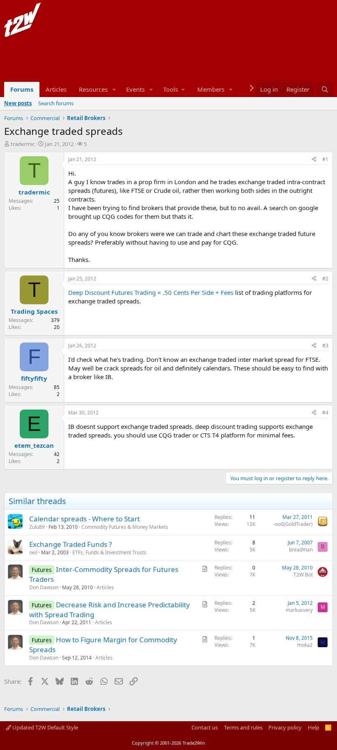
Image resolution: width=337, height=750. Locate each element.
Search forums (56, 103)
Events (135, 89)
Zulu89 (37, 526)
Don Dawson (43, 587)
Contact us (205, 727)
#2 (325, 278)
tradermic (23, 144)
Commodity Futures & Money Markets (124, 526)
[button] (114, 89)
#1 (325, 159)
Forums (21, 89)
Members (210, 89)
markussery (299, 609)
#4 (325, 412)
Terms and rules (243, 727)
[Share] (314, 159)
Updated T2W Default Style (44, 727)
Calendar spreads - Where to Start (84, 518)
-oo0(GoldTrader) (293, 524)
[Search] (325, 89)
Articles (56, 89)
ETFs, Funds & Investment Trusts (109, 552)
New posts (18, 103)
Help (313, 727)
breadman (301, 549)
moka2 (305, 644)
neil (33, 552)
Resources (93, 89)
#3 (325, 345)
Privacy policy (285, 727)
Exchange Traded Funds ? (70, 544)
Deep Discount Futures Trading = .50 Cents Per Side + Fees (150, 292)
